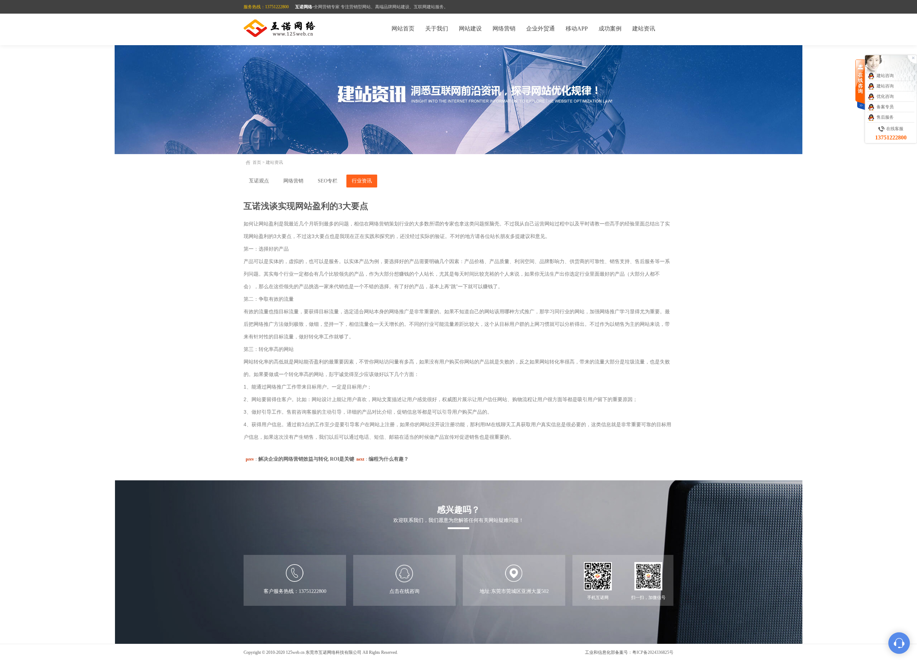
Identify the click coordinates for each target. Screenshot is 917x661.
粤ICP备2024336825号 (652, 652)
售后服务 (885, 117)
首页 (257, 162)
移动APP (577, 28)
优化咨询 (885, 96)
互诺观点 (259, 181)
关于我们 (436, 28)
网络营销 (504, 28)
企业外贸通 (540, 28)
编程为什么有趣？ (389, 459)
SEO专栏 (327, 181)
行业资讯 (362, 181)
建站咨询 (885, 75)
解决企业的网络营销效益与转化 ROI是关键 (306, 459)
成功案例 (610, 28)
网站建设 (470, 28)
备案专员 (885, 106)
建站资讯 (643, 28)
